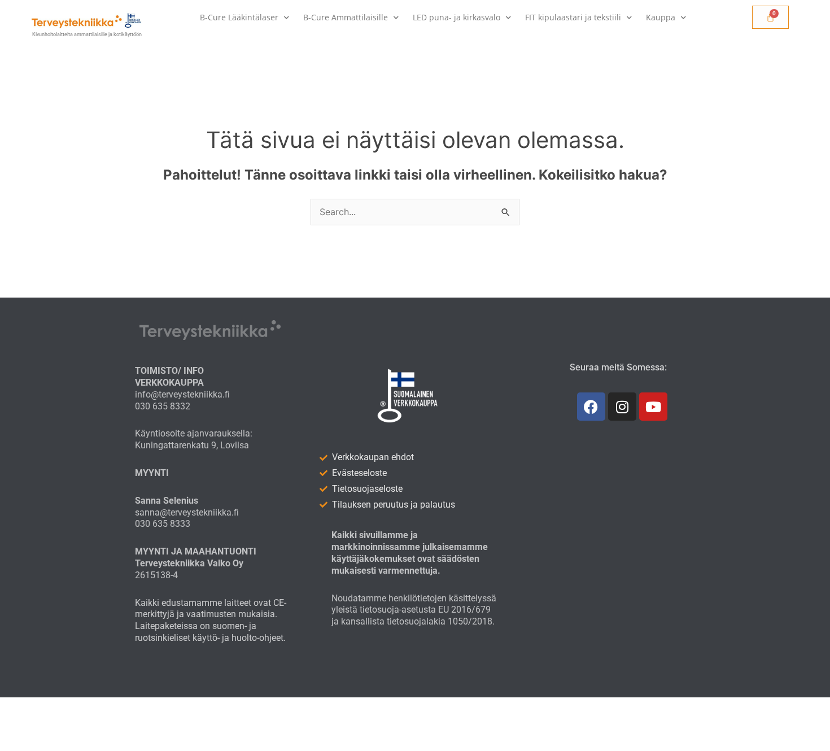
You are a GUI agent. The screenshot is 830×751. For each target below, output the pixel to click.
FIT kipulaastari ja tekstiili (573, 17)
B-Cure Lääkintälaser (239, 17)
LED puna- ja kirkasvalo (456, 17)
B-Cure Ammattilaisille (345, 17)
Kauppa (660, 17)
